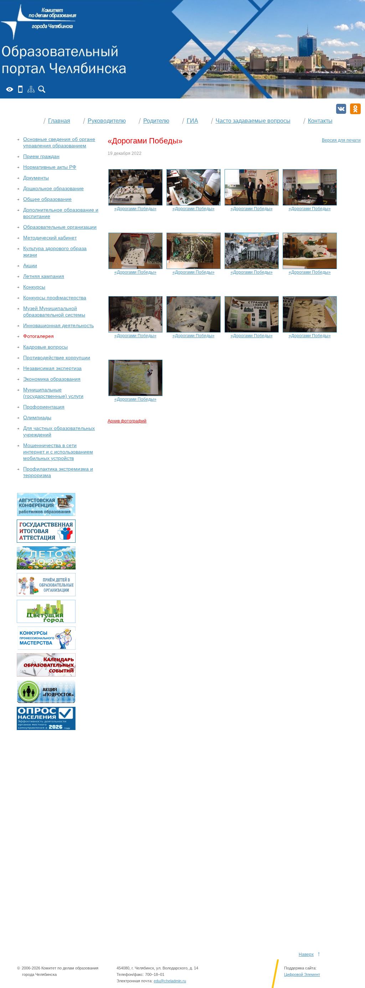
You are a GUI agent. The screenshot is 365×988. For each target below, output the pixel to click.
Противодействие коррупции (56, 357)
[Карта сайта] (31, 89)
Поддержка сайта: (300, 968)
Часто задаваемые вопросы (253, 121)
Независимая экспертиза (52, 368)
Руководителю (107, 121)
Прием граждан (41, 156)
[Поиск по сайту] (41, 89)
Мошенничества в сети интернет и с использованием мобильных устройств (58, 451)
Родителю (156, 121)
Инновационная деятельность (58, 325)
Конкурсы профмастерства (54, 297)
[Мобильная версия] (20, 89)
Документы (36, 178)
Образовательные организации (60, 227)
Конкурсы (34, 287)
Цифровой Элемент (302, 974)
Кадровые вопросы (45, 347)
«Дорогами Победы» (135, 208)
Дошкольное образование (53, 188)
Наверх (306, 954)
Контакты (320, 121)
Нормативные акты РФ (49, 167)
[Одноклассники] (355, 108)
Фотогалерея (38, 336)
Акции (30, 265)
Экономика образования (52, 379)
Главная (59, 121)
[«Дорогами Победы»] (135, 186)
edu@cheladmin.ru (170, 981)
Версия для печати (341, 140)
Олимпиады (37, 417)
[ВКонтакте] (341, 108)
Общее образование (47, 199)
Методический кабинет (50, 237)
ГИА (192, 121)
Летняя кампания (43, 276)
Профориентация (44, 407)
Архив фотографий (127, 421)
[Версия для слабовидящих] (9, 89)
